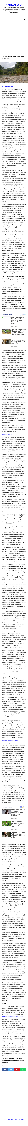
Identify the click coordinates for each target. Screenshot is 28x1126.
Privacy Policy (9, 1122)
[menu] (3, 20)
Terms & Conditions (19, 1119)
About (15, 1122)
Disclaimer (10, 1119)
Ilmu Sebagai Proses (7, 86)
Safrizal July (14, 5)
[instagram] (19, 16)
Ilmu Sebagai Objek (7, 434)
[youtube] (16, 16)
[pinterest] (17, 1069)
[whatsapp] (23, 1069)
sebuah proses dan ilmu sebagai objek (12, 1016)
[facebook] (8, 16)
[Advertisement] (14, 37)
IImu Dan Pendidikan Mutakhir (10, 740)
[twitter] (12, 16)
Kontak (4, 1119)
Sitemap (20, 1122)
